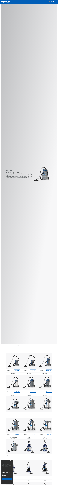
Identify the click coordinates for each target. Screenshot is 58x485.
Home (6, 345)
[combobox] (10, 460)
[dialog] (7, 472)
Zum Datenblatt (17, 370)
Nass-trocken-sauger (18, 345)
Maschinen (10, 345)
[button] (7, 482)
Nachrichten (41, 1)
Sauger (13, 345)
